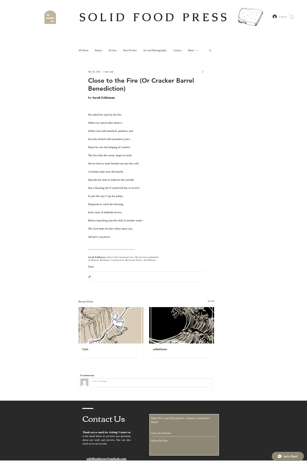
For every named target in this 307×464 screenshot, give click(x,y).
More (191, 50)
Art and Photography (155, 50)
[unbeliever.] (181, 325)
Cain (85, 349)
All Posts (83, 50)
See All (211, 301)
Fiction (113, 50)
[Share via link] (89, 276)
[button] (50, 18)
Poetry (98, 50)
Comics (177, 50)
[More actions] (203, 72)
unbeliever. (160, 349)
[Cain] (111, 325)
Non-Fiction (130, 50)
